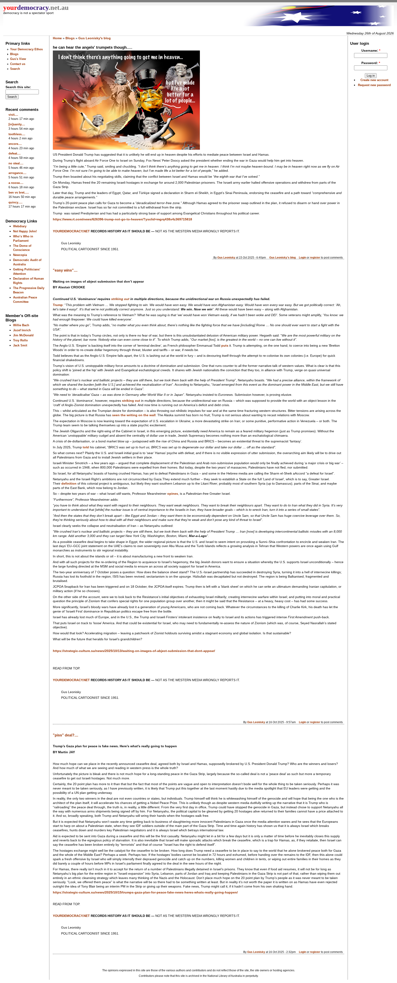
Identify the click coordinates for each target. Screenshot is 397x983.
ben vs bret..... (19, 192)
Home (57, 38)
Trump (58, 305)
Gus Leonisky (226, 257)
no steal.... (16, 163)
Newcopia (20, 255)
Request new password (374, 85)
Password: (370, 63)
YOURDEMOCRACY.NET (71, 231)
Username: (370, 50)
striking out (131, 400)
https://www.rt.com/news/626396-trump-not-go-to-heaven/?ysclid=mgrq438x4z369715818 (122, 219)
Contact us (17, 64)
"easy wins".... (65, 270)
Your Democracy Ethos (26, 49)
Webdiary (19, 226)
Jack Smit (20, 345)
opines (172, 493)
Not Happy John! (25, 231)
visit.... (13, 114)
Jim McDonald (23, 335)
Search (15, 68)
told (86, 447)
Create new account (374, 80)
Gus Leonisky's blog (94, 38)
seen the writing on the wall (134, 415)
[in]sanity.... (17, 124)
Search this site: (18, 87)
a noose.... (16, 183)
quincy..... (16, 202)
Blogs (14, 54)
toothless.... (17, 134)
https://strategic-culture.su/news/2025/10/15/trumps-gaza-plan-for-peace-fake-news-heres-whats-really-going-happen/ (145, 892)
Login (302, 257)
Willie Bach (21, 325)
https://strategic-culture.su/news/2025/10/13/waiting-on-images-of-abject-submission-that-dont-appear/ (134, 651)
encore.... (15, 144)
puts (224, 345)
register (315, 257)
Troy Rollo (20, 340)
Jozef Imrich (22, 330)
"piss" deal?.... (65, 735)
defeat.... (15, 153)
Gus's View (18, 59)
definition (69, 483)
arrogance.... (17, 173)
